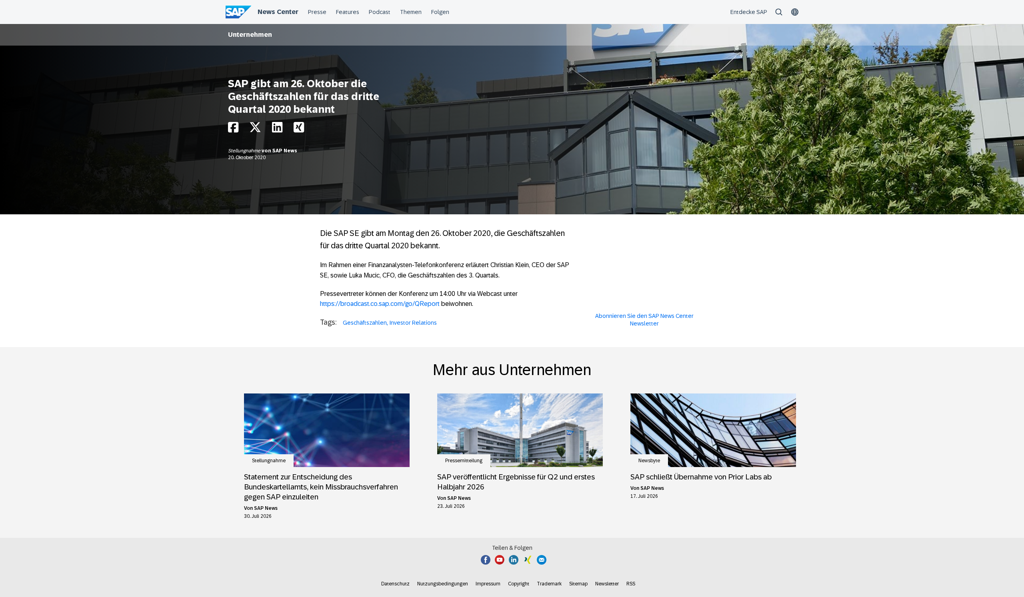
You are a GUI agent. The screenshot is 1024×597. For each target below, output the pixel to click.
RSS (630, 584)
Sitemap (578, 584)
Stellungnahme (245, 151)
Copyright (518, 584)
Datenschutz (395, 584)
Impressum (488, 584)
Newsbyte (649, 460)
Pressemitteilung (463, 460)
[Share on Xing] (299, 129)
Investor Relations (413, 322)
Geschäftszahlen (365, 322)
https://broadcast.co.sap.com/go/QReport (380, 303)
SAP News (284, 151)
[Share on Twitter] (255, 129)
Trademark (549, 584)
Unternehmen (250, 34)
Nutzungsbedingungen (442, 584)
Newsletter (607, 584)
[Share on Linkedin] (277, 129)
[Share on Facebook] (233, 129)
